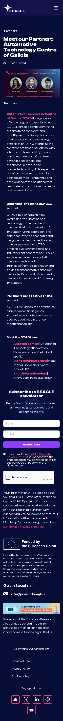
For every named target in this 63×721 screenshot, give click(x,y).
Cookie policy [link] (20, 676)
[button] (56, 7)
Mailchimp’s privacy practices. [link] (24, 526)
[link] (14, 7)
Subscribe (31, 444)
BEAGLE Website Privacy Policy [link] (29, 456)
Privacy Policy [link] (20, 668)
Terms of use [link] (20, 661)
